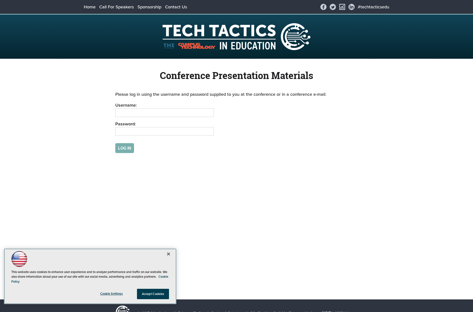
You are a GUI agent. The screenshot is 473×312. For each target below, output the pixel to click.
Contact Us (176, 7)
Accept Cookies (153, 294)
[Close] (168, 254)
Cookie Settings (111, 293)
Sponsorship (149, 7)
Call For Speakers (116, 7)
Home (90, 7)
